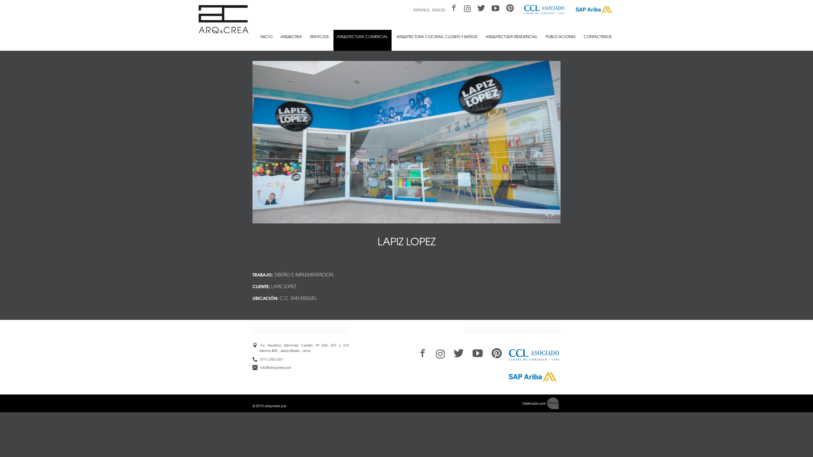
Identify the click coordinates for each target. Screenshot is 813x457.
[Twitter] (481, 8)
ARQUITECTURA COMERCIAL (362, 36)
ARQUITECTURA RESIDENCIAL (512, 36)
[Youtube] (495, 8)
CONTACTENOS (598, 36)
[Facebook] (453, 8)
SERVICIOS (319, 36)
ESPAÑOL (421, 10)
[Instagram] (467, 8)
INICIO (266, 36)
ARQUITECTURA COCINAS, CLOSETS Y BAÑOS (436, 36)
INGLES (438, 10)
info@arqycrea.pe (275, 367)
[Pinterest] (510, 8)
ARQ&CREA (291, 36)
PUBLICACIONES (560, 36)
